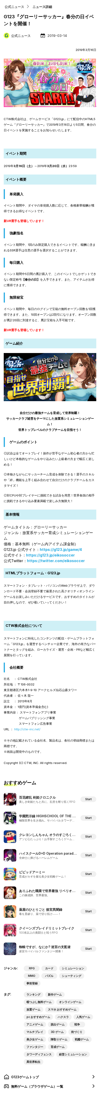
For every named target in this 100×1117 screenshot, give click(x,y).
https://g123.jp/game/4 (61, 549)
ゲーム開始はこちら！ (50, 140)
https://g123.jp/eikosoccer (50, 555)
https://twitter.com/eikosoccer (56, 560)
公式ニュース (14, 7)
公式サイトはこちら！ (50, 612)
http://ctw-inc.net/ (27, 729)
